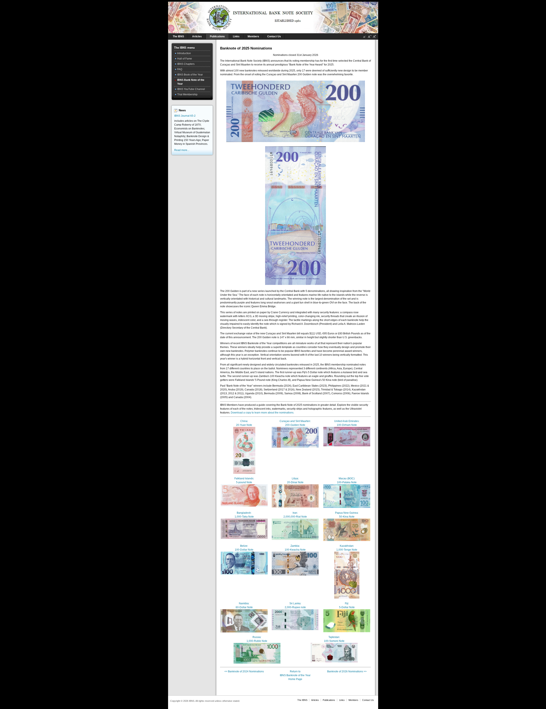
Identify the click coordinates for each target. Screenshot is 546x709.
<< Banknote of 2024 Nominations (244, 671)
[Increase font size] (374, 38)
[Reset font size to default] (369, 38)
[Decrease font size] (364, 38)
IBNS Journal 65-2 (185, 115)
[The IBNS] (273, 16)
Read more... (181, 150)
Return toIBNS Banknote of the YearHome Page (295, 675)
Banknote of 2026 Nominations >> (347, 671)
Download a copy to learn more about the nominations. (262, 412)
